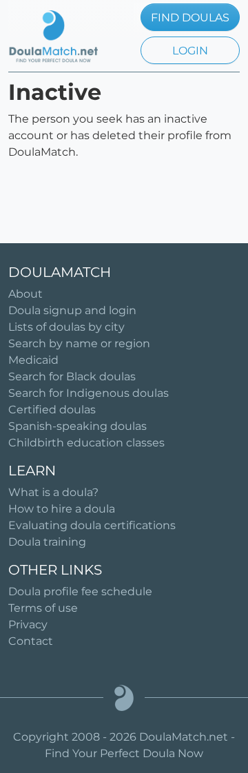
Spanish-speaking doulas (77, 426)
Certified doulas (52, 409)
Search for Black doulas (72, 376)
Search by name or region (79, 343)
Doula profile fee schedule (80, 591)
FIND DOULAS (190, 17)
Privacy (28, 624)
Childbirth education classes (86, 442)
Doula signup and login (72, 310)
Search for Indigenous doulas (88, 393)
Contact (30, 641)
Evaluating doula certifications (92, 525)
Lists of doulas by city (66, 326)
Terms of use (43, 608)
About (25, 293)
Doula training (47, 541)
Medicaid (33, 360)
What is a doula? (53, 492)
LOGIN (190, 50)
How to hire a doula (61, 508)
